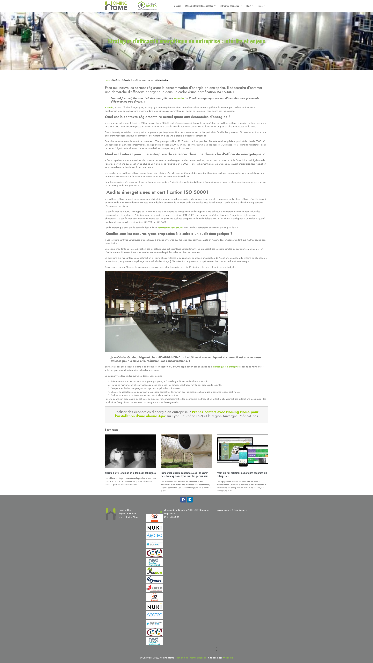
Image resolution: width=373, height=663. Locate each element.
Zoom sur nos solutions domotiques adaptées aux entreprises (242, 474)
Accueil (177, 6)
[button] (200, 5)
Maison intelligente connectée (199, 6)
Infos (260, 6)
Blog (248, 6)
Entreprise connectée (229, 6)
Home (107, 80)
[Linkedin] (190, 499)
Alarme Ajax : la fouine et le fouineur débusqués (130, 473)
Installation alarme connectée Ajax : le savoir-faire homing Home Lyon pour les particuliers (185, 474)
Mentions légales (198, 657)
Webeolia (228, 657)
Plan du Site (182, 657)
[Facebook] (183, 499)
